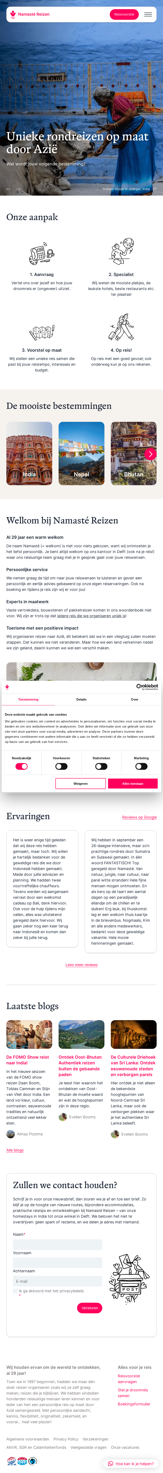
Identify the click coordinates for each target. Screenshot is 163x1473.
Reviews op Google (139, 817)
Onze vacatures (125, 1447)
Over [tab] (134, 699)
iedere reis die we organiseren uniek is (91, 616)
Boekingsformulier (134, 1404)
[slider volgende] (17, 188)
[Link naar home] (30, 14)
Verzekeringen (95, 1439)
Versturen (90, 1308)
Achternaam (24, 1271)
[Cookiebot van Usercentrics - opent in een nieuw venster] (139, 687)
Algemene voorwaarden (27, 1439)
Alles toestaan (132, 783)
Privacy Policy (65, 1439)
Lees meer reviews (82, 965)
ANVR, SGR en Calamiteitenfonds (36, 1447)
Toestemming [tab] (28, 699)
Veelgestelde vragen (88, 1447)
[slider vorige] (9, 188)
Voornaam (22, 1253)
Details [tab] (81, 699)
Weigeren (81, 783)
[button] (131, 1463)
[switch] (61, 766)
